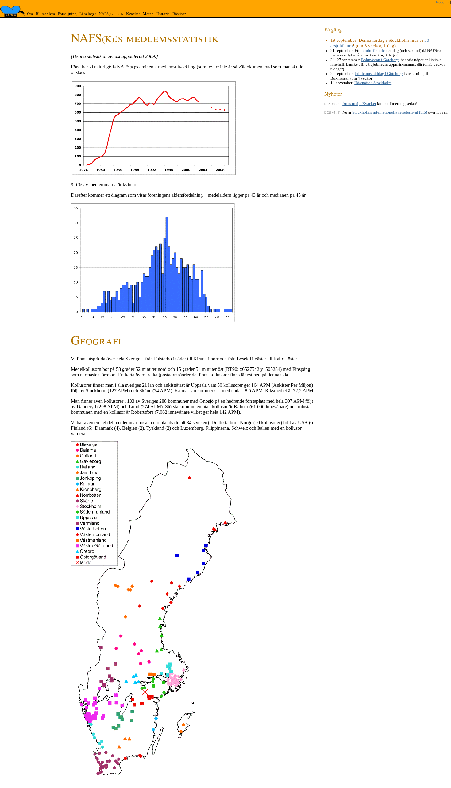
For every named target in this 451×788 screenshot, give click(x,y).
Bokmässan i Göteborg (380, 60)
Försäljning (67, 14)
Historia (163, 14)
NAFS (111, 14)
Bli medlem (45, 14)
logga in (443, 2)
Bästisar (179, 14)
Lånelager (87, 14)
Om (30, 14)
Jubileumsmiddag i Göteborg (379, 74)
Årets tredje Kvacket (359, 104)
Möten (148, 14)
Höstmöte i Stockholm (372, 83)
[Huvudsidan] (12, 11)
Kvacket (133, 14)
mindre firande (372, 51)
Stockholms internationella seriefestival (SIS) (389, 112)
